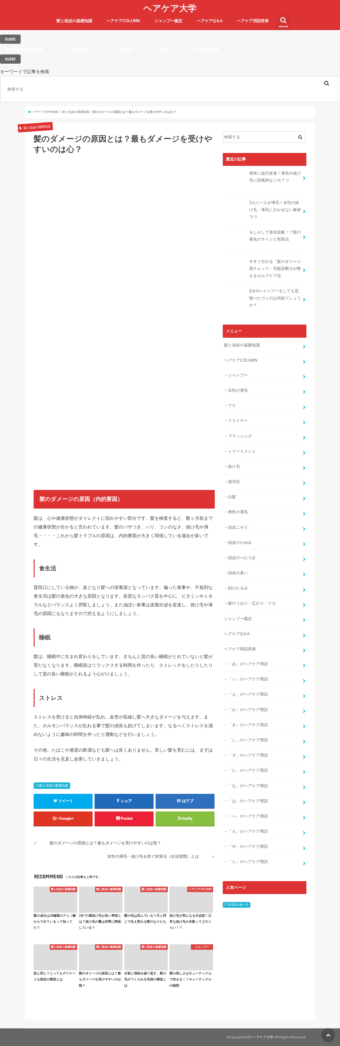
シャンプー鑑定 (168, 21)
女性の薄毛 (238, 390)
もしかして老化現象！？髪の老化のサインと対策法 (275, 235)
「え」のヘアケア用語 (248, 694)
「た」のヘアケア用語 (248, 770)
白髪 (232, 497)
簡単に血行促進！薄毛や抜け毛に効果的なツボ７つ (275, 177)
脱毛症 (234, 481)
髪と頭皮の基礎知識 (74, 21)
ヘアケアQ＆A (210, 21)
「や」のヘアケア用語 (248, 846)
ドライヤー (238, 421)
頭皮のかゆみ (240, 542)
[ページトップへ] (328, 1035)
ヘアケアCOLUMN (123, 21)
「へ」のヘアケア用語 (248, 816)
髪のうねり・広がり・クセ (252, 603)
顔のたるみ (238, 588)
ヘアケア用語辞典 (253, 21)
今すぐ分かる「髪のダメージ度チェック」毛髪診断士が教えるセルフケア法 (275, 268)
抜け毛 (234, 466)
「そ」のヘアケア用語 (248, 755)
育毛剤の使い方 (238, 904)
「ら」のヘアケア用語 (248, 861)
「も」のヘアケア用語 (248, 831)
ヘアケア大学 (170, 8)
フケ (232, 405)
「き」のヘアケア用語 (248, 725)
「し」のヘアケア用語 (248, 740)
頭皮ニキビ (238, 527)
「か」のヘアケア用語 (248, 710)
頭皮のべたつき (242, 558)
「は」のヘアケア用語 (248, 801)
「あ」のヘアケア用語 (248, 664)
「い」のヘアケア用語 (248, 679)
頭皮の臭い (238, 573)
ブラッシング (240, 436)
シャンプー (238, 375)
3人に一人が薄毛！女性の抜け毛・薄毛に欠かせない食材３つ (275, 209)
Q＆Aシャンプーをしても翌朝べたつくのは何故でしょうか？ (275, 298)
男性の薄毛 (238, 512)
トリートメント (242, 451)
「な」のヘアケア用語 (248, 786)
